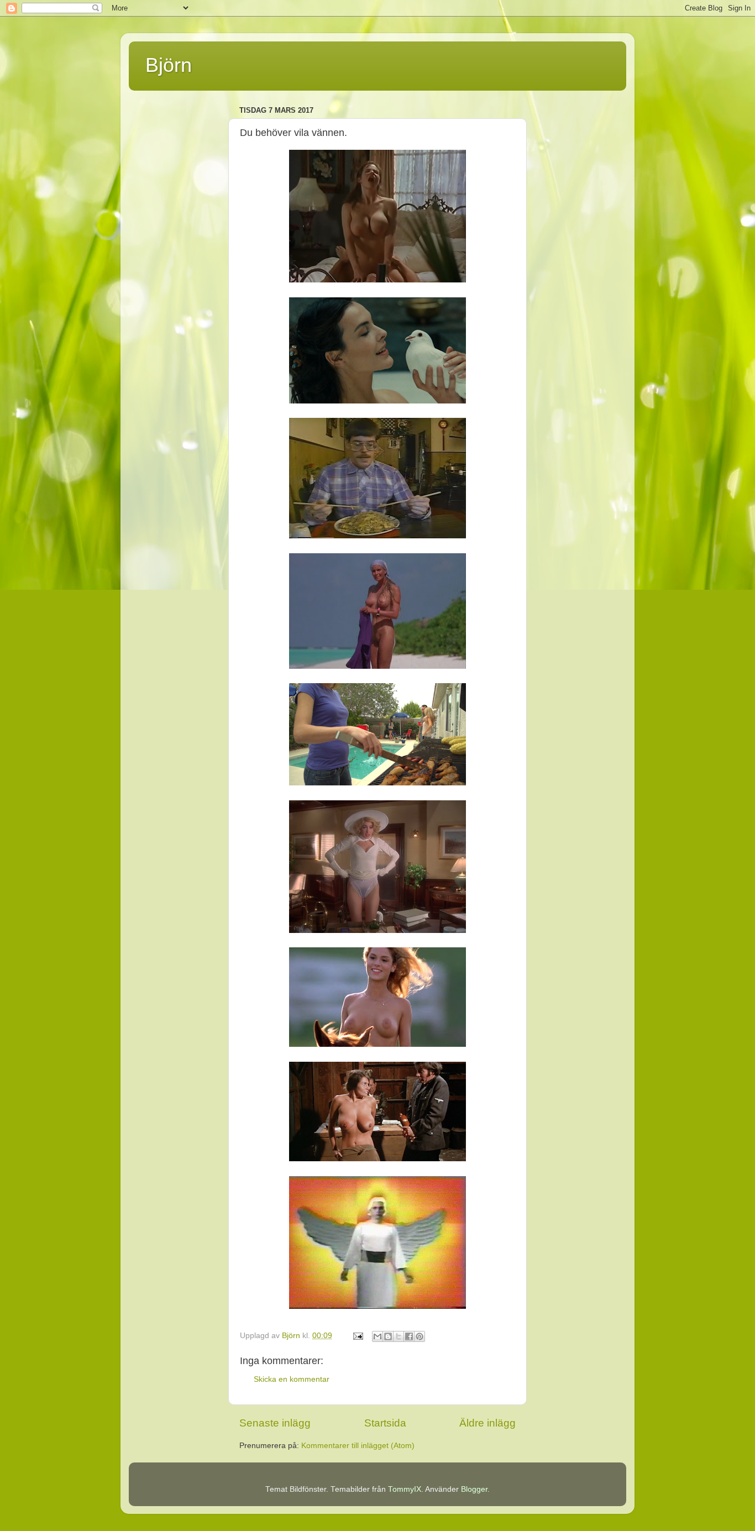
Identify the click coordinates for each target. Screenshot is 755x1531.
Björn (168, 65)
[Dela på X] (398, 1336)
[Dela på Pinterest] (419, 1336)
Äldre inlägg (487, 1423)
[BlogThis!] (388, 1336)
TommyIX (404, 1489)
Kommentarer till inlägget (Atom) (358, 1445)
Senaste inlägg (275, 1423)
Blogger (474, 1489)
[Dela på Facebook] (409, 1336)
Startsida (385, 1423)
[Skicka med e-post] (377, 1336)
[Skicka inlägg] (357, 1335)
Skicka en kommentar (291, 1379)
